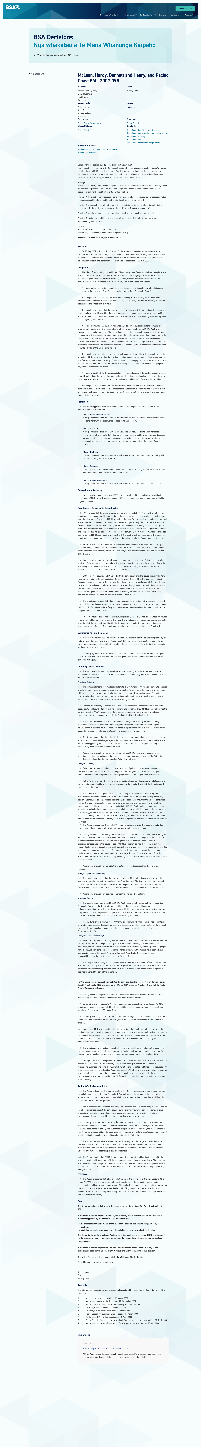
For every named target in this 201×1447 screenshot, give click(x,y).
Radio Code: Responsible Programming (143, 142)
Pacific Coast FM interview (89, 123)
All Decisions (37, 73)
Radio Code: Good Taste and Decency (143, 130)
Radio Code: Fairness (136, 139)
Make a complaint (185, 8)
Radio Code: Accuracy (136, 136)
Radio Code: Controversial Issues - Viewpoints (147, 133)
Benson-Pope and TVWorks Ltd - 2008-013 (104, 1348)
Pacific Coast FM (134, 123)
